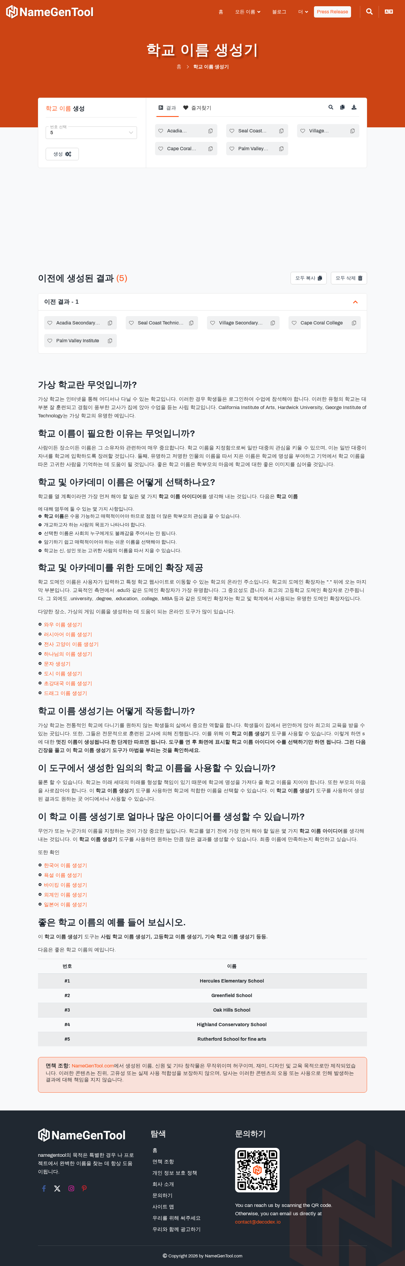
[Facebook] (44, 1188)
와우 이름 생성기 (63, 625)
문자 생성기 (57, 664)
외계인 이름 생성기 (65, 895)
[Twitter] (57, 1188)
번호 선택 (58, 127)
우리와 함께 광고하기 (176, 1229)
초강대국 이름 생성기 (68, 683)
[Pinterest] (84, 1188)
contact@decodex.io (257, 1222)
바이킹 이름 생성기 (65, 885)
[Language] (389, 11)
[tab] (167, 110)
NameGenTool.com (93, 1066)
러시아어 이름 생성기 (68, 634)
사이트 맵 (163, 1207)
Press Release (332, 11)
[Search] (369, 11)
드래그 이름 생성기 (65, 693)
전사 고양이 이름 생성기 (71, 644)
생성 (58, 153)
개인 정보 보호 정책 (174, 1173)
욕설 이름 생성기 (63, 875)
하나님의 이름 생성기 (68, 654)
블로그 (279, 11)
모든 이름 (245, 11)
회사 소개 (163, 1184)
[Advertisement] (202, 212)
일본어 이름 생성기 (65, 904)
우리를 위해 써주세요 (176, 1218)
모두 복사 (305, 278)
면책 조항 (163, 1161)
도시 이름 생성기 (63, 673)
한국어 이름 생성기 (65, 865)
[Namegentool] (50, 12)
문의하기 (162, 1195)
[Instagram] (71, 1188)
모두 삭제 (346, 278)
